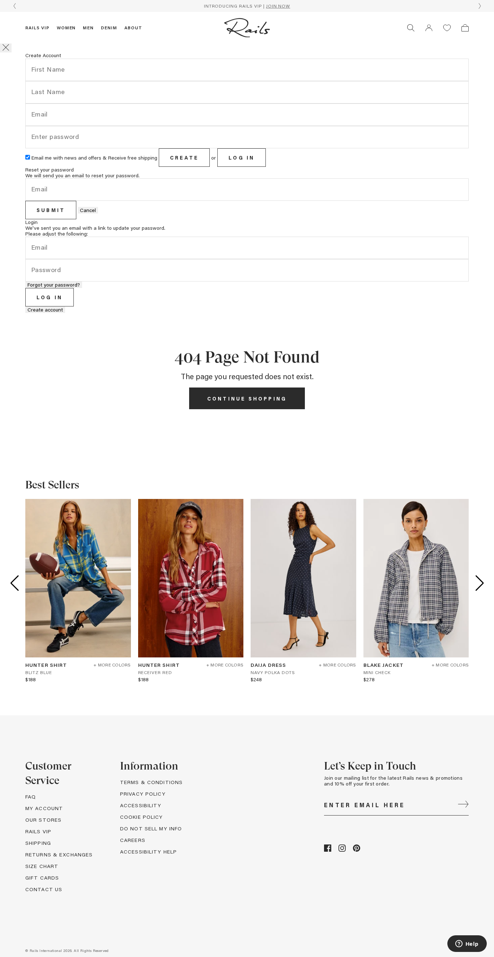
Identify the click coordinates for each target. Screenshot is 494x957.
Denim (109, 27)
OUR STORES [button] (43, 819)
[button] (429, 27)
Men (88, 27)
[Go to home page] (247, 28)
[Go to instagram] (342, 849)
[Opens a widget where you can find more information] (467, 944)
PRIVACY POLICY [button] (143, 793)
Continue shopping (247, 398)
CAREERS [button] (132, 840)
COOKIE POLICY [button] (141, 816)
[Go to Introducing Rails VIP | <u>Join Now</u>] (247, 6)
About (133, 27)
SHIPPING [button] (38, 842)
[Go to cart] (465, 27)
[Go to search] (410, 27)
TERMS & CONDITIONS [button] (151, 782)
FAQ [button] (30, 796)
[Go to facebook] (327, 849)
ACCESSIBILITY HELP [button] (148, 851)
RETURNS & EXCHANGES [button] (59, 854)
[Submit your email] (463, 805)
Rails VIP (37, 27)
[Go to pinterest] (356, 849)
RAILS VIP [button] (38, 831)
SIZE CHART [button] (41, 866)
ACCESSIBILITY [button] (141, 805)
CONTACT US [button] (43, 889)
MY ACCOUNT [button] (44, 808)
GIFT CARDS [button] (42, 877)
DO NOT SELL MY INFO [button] (151, 828)
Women (66, 27)
